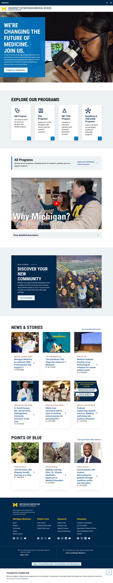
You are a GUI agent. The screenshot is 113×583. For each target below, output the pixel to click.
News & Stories (17, 534)
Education (82, 519)
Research (61, 519)
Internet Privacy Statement (18, 579)
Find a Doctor (41, 523)
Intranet (79, 534)
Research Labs (62, 525)
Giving (15, 531)
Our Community (82, 525)
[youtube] (25, 538)
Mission (15, 525)
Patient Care (43, 519)
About (15, 523)
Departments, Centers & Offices (86, 528)
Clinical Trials (61, 523)
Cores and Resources (64, 531)
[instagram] (18, 538)
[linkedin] (66, 538)
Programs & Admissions (84, 523)
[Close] (109, 572)
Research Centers (62, 528)
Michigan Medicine (22, 519)
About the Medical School (85, 531)
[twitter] (21, 538)
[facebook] (14, 538)
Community (16, 528)
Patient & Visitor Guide (44, 525)
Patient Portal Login (43, 528)
